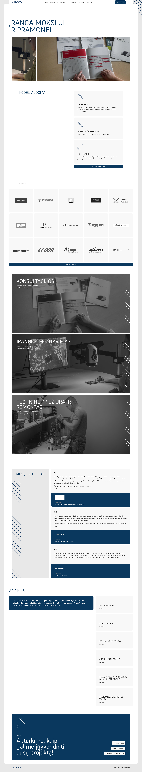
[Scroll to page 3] (73, 79)
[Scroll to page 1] (69, 79)
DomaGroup (57, 603)
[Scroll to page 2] (71, 79)
